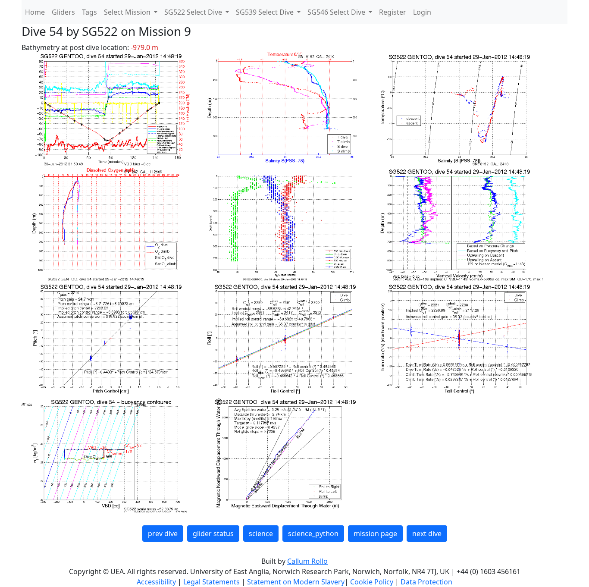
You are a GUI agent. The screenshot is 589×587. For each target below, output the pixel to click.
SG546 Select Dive (337, 12)
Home (35, 12)
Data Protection (426, 582)
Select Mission (128, 12)
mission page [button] (375, 533)
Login (422, 12)
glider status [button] (213, 533)
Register (392, 12)
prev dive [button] (163, 533)
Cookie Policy (372, 582)
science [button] (261, 533)
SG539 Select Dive (265, 12)
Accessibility (157, 582)
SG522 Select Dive (194, 12)
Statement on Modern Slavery (296, 582)
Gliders (63, 12)
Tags (89, 12)
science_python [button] (313, 533)
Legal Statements (212, 582)
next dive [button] (427, 533)
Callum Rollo (307, 561)
